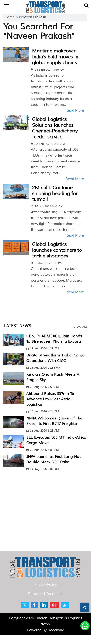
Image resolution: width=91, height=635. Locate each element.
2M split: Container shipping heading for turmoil (54, 193)
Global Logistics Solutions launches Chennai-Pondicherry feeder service (55, 128)
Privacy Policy (45, 584)
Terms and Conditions (45, 594)
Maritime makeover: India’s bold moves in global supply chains (55, 57)
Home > (12, 17)
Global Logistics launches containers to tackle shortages (57, 250)
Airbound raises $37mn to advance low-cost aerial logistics (50, 399)
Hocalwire (56, 630)
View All (81, 327)
